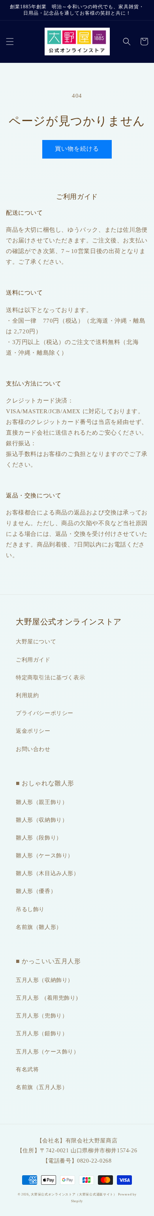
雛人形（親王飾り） (42, 802)
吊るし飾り (30, 909)
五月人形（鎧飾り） (42, 1033)
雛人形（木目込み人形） (47, 873)
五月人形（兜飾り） (42, 1016)
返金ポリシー (33, 731)
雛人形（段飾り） (39, 838)
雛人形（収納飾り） (42, 820)
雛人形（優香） (36, 891)
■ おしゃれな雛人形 (45, 783)
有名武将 (27, 1069)
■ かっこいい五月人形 (48, 961)
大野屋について (36, 642)
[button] (10, 41)
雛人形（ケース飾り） (44, 856)
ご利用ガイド (33, 660)
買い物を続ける (77, 149)
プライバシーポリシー (44, 713)
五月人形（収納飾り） (44, 980)
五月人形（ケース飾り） (47, 1052)
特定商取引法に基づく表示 (50, 678)
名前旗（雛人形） (39, 927)
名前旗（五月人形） (42, 1087)
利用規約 (27, 695)
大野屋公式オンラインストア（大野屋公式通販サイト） (74, 1194)
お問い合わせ (33, 749)
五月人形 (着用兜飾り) (47, 998)
